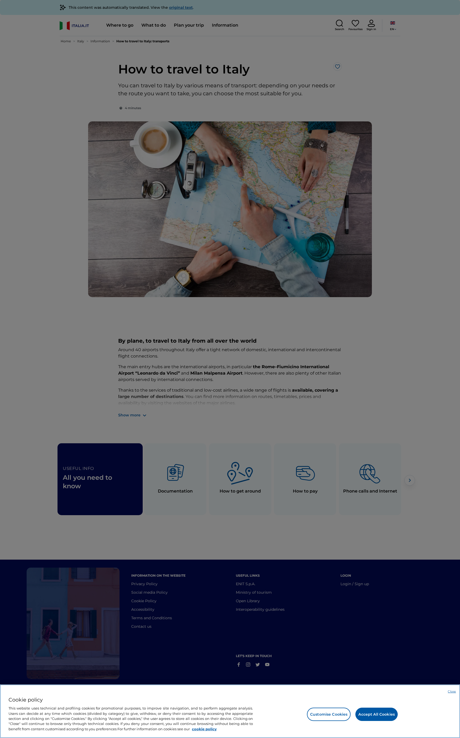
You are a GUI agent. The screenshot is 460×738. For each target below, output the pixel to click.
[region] (230, 711)
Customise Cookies (328, 714)
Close (452, 691)
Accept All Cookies (376, 714)
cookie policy (204, 729)
